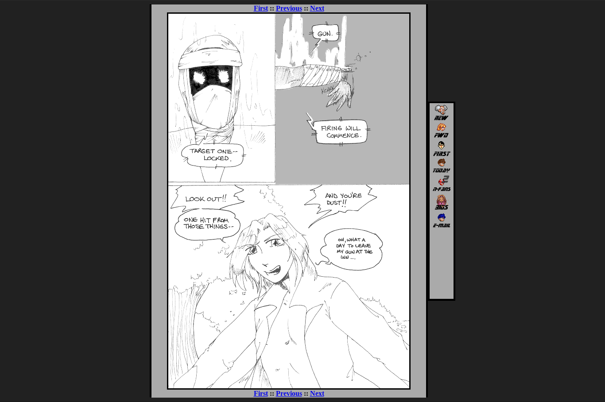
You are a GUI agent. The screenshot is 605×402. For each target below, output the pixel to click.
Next (317, 8)
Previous (289, 8)
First (261, 8)
